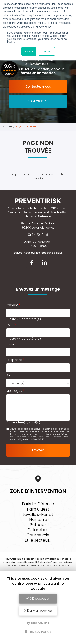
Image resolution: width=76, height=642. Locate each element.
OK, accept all (39, 598)
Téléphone (14, 360)
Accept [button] (29, 51)
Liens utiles (51, 565)
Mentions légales (16, 565)
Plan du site (35, 565)
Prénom (12, 305)
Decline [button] (46, 51)
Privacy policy (39, 632)
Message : (14, 391)
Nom (10, 325)
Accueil (7, 126)
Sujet (10, 375)
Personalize (39, 623)
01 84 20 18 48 (38, 101)
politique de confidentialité (29, 439)
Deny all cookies (39, 610)
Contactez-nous (38, 86)
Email (10, 344)
